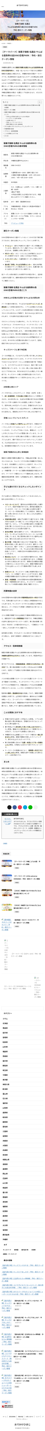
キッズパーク (7, 1250)
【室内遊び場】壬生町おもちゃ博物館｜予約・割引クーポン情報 (22, 1279)
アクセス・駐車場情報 (11, 131)
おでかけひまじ (22, 5)
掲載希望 (20, 1416)
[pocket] (20, 807)
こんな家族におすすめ (11, 133)
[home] (15, 836)
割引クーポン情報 (9, 110)
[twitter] (9, 807)
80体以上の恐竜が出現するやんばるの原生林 (18, 116)
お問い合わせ (29, 1416)
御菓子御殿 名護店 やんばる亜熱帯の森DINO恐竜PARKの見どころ (22, 113)
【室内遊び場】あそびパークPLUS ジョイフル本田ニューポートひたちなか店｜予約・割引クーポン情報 (22, 1292)
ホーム (4, 1416)
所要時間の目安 (9, 129)
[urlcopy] (35, 807)
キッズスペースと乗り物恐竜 (13, 118)
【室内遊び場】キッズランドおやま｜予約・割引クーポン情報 (22, 1266)
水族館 (33, 1250)
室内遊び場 (24, 1250)
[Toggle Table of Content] (38, 102)
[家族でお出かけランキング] (7, 1406)
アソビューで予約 (17, 223)
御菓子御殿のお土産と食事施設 (14, 124)
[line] (30, 807)
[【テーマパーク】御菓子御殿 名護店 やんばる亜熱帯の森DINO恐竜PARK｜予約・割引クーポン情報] (25, 807)
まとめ (6, 136)
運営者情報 (12, 1416)
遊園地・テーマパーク (10, 1254)
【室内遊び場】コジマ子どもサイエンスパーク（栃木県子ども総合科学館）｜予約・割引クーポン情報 (22, 1286)
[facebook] (15, 807)
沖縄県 (5, 843)
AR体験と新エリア (11, 120)
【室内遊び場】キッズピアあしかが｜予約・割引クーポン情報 (22, 1273)
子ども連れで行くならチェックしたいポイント (18, 126)
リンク (38, 1416)
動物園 (16, 1250)
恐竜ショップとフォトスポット (14, 122)
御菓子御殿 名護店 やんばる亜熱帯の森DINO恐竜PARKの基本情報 (22, 106)
